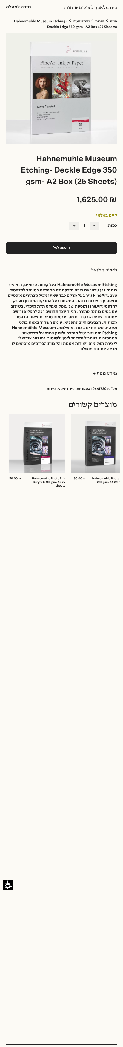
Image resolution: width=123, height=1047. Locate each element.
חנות (113, 21)
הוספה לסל (61, 248)
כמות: (112, 226)
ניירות (99, 21)
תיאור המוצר (104, 270)
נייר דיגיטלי (81, 21)
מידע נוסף (106, 374)
